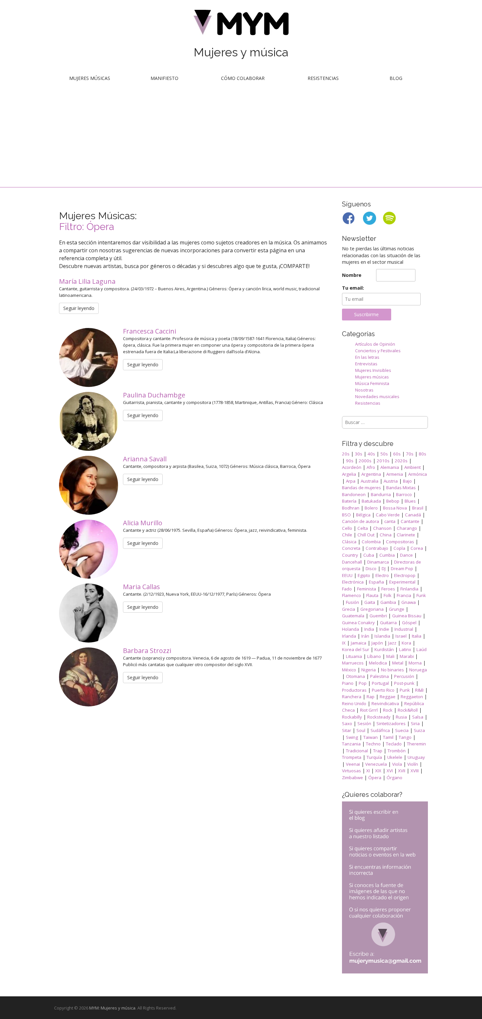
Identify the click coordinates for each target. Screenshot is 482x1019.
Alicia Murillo (143, 522)
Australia (369, 481)
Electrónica (353, 582)
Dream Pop (402, 568)
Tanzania (351, 744)
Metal (397, 663)
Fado (347, 589)
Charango (407, 528)
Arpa (350, 481)
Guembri (378, 616)
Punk (405, 690)
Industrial (403, 629)
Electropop (404, 575)
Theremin (416, 744)
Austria (391, 481)
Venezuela (376, 764)
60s (397, 454)
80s (422, 454)
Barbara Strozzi (148, 650)
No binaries (392, 670)
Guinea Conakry (358, 622)
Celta (362, 528)
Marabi (407, 656)
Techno (373, 744)
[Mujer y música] (241, 24)
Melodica (378, 663)
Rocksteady (379, 717)
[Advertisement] (241, 138)
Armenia (394, 474)
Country (350, 555)
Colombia (371, 542)
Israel (401, 636)
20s (346, 454)
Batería (349, 501)
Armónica (417, 474)
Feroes (388, 589)
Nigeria (368, 670)
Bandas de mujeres (361, 487)
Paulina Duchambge (155, 395)
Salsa (417, 717)
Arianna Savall (145, 458)
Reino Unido (354, 703)
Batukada (371, 501)
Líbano (374, 656)
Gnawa (408, 602)
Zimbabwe (352, 777)
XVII (401, 771)
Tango (405, 737)
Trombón (397, 751)
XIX (378, 771)
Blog (396, 78)
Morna (415, 663)
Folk (388, 595)
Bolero (371, 508)
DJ (384, 568)
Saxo (347, 723)
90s (349, 461)
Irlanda (349, 636)
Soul (360, 730)
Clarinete (406, 535)
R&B (419, 690)
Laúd (421, 649)
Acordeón (351, 467)
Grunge (396, 609)
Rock (387, 710)
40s (371, 454)
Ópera (374, 777)
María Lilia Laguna (88, 281)
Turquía (374, 757)
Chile (347, 535)
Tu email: (353, 288)
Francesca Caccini (150, 331)
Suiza (419, 730)
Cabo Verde (388, 515)
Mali (390, 656)
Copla (399, 548)
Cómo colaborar (243, 78)
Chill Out (365, 535)
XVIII (415, 771)
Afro (371, 467)
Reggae (387, 697)
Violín (412, 764)
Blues (410, 501)
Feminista (366, 589)
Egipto (364, 575)
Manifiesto (164, 78)
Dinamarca (378, 562)
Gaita (369, 602)
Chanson (382, 528)
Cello (347, 528)
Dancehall (352, 562)
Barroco (404, 494)
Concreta (351, 548)
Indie (384, 629)
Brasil (417, 508)
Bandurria (381, 494)
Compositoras (400, 542)
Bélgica (363, 515)
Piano (347, 683)
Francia (404, 595)
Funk (421, 595)
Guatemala (353, 616)
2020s (401, 461)
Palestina (379, 676)
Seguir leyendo (78, 308)
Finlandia (409, 589)
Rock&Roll (408, 710)
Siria (415, 723)
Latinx (405, 649)
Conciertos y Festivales (378, 351)
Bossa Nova (395, 508)
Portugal (380, 683)
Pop (363, 683)
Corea (417, 548)
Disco (371, 568)
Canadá (413, 515)
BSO (346, 515)
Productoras (354, 690)
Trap (377, 751)
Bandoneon (354, 494)
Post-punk (404, 683)
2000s (365, 461)
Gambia (388, 602)
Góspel (409, 622)
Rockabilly (352, 717)
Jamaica (358, 643)
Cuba (368, 555)
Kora (406, 643)
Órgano (394, 777)
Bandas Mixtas (401, 487)
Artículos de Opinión (375, 344)
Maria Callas (142, 586)
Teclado (394, 744)
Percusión (404, 676)
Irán (365, 636)
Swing (352, 737)
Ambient (412, 467)
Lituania (354, 656)
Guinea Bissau (406, 616)
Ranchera (351, 697)
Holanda (350, 629)
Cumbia (387, 555)
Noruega (418, 670)
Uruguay (416, 757)
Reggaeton (412, 697)
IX (344, 643)
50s (384, 454)
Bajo (407, 481)
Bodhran (350, 508)
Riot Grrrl (369, 710)
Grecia (348, 609)
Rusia (401, 717)
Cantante (410, 521)
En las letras (367, 357)
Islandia (382, 636)
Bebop (392, 501)
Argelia (349, 474)
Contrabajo (377, 548)
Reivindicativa (385, 703)
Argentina (371, 474)
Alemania (389, 467)
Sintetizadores (391, 723)
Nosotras (364, 390)
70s (409, 454)
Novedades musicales (377, 396)
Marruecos (353, 663)
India (369, 629)
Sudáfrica (380, 730)
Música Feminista (372, 383)
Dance (406, 555)
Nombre (351, 275)
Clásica (349, 542)
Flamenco (351, 595)
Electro (382, 575)
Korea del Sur (355, 649)
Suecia (402, 730)
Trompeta (351, 757)
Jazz (392, 643)
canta (389, 521)
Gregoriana (372, 609)
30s (358, 454)
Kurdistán (384, 649)
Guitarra (388, 622)
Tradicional (357, 751)
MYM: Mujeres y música (112, 1008)
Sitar (346, 730)
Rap (370, 697)
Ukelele (394, 757)
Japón (377, 643)
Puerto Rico (383, 690)
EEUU (347, 575)
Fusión (352, 602)
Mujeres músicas (89, 78)
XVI (390, 771)
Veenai (353, 764)
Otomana (355, 676)
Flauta (372, 595)
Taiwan (370, 737)
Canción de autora (360, 521)
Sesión (364, 723)
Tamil (388, 737)
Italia (416, 636)
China (386, 535)
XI (368, 771)
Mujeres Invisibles (373, 370)
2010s (383, 461)
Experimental (402, 582)
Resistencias (323, 78)
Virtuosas (351, 771)
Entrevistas (366, 364)
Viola (397, 764)
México (349, 670)
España (376, 582)
